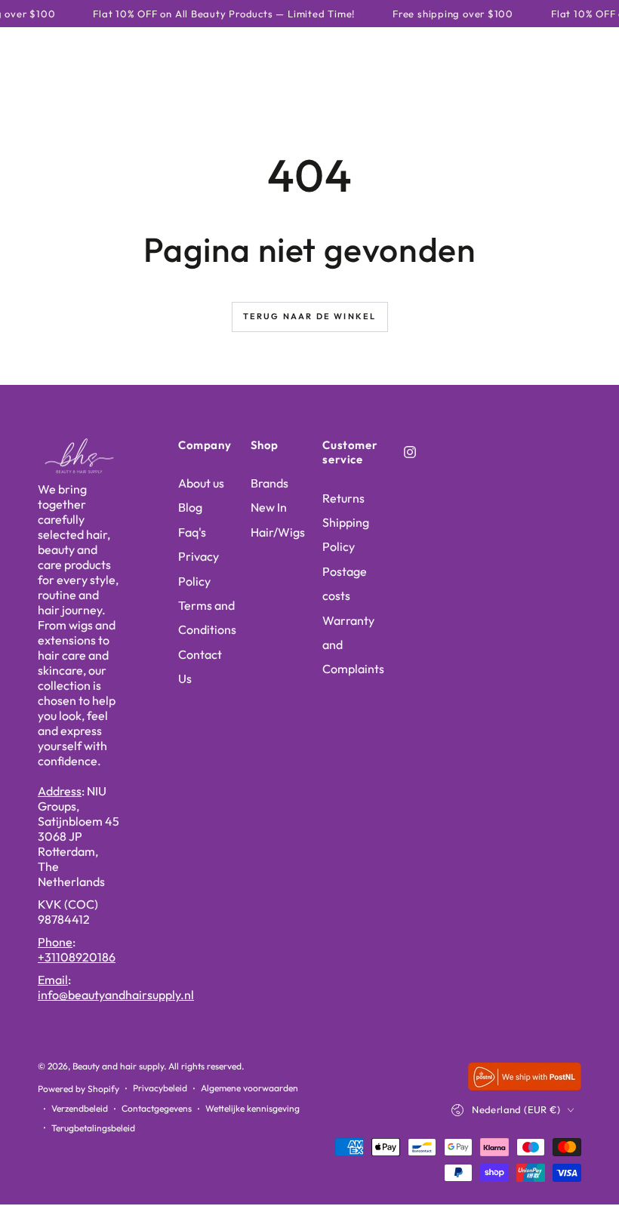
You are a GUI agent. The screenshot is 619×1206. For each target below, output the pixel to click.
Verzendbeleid (79, 1108)
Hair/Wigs (278, 532)
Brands (269, 483)
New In (269, 507)
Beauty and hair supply (118, 1066)
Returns (343, 498)
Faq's (192, 532)
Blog (190, 507)
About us (201, 483)
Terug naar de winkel (310, 316)
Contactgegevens (157, 1108)
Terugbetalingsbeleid (93, 1128)
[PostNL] (524, 1085)
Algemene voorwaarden (249, 1088)
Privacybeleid (160, 1088)
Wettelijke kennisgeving (252, 1108)
